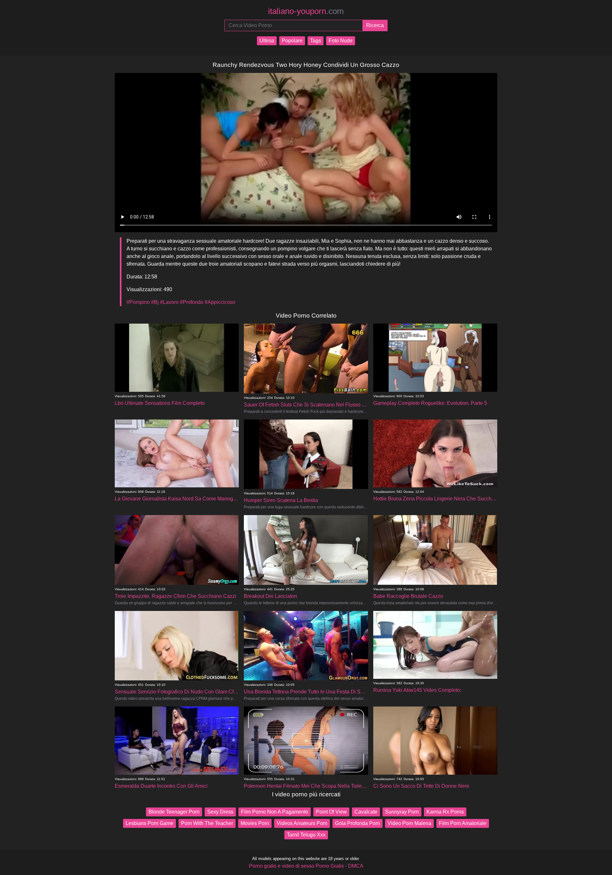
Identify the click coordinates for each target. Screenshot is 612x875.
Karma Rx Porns (445, 811)
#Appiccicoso (220, 302)
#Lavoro (169, 302)
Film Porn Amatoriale (462, 823)
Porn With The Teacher (207, 823)
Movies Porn (255, 823)
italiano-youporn (306, 11)
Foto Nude (341, 40)
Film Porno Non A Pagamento (274, 811)
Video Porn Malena (409, 823)
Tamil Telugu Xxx (306, 834)
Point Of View (331, 811)
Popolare (292, 40)
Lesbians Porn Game (149, 823)
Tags (315, 40)
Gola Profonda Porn (357, 823)
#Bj (155, 302)
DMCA (355, 866)
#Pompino (138, 302)
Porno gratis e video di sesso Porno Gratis (296, 866)
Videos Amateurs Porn (302, 823)
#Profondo (191, 302)
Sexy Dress (220, 811)
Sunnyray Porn (402, 811)
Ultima (266, 40)
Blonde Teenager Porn (174, 811)
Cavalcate (365, 811)
